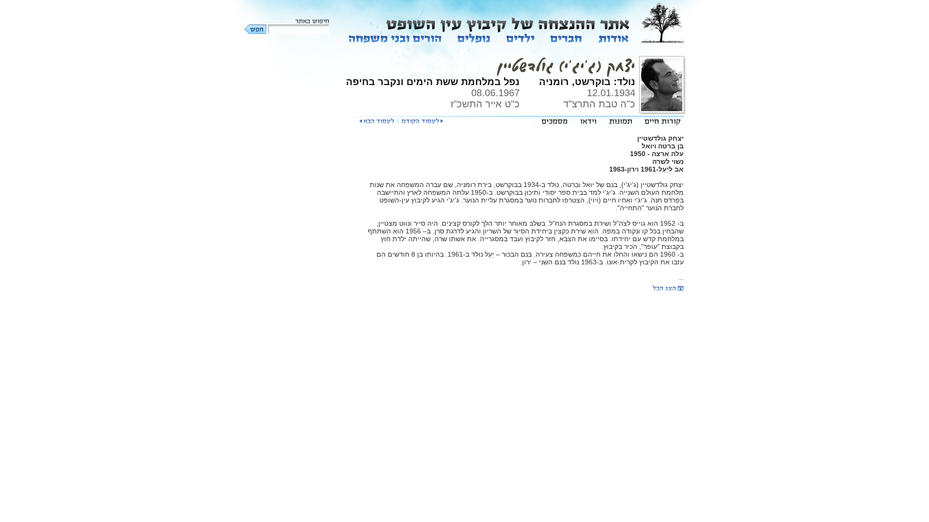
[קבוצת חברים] (566, 38)
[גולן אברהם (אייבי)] (376, 121)
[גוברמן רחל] (422, 121)
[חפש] (255, 29)
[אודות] (612, 38)
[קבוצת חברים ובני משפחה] (395, 38)
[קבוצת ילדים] (520, 38)
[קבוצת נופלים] (474, 38)
